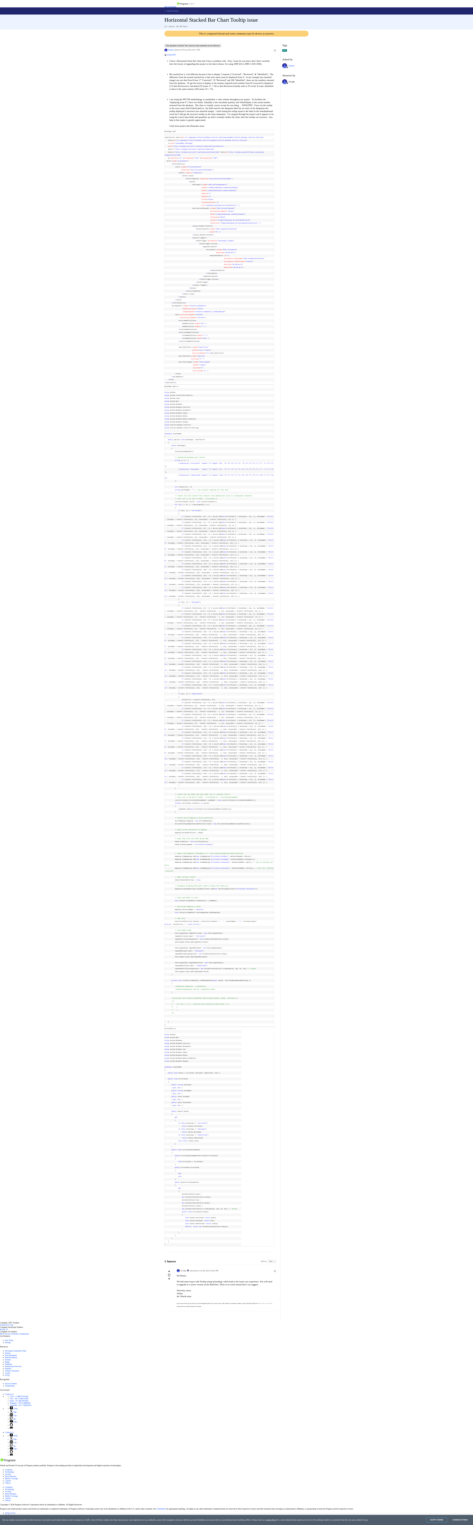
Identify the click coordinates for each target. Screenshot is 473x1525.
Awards (8, 1474)
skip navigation (170, 7)
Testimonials (10, 1386)
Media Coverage (11, 1478)
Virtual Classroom (12, 1371)
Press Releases (10, 1476)
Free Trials (9, 1340)
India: (19, 1401)
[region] (236, 1520)
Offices (8, 1483)
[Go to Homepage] (186, 7)
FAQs (7, 1375)
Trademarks (161, 1509)
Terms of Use (10, 1513)
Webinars (8, 1364)
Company (9, 1470)
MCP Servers (5, 1334)
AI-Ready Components (20, 1334)
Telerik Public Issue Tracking (265, 1303)
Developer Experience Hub (15, 1351)
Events (7, 1373)
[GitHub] (11, 1425)
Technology (9, 1472)
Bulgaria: (20, 1403)
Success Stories (11, 1384)
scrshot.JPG (171, 55)
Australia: (20, 1405)
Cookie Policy (271, 1520)
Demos (7, 1353)
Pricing (7, 1342)
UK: (19, 1399)
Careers (8, 1481)
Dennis (171, 50)
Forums (8, 1360)
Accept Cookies (436, 1520)
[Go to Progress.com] (8, 1461)
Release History (11, 1357)
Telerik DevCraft (6, 1325)
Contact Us (9, 1394)
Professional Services (13, 1366)
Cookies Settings (460, 1520)
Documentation (11, 1355)
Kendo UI (4, 1329)
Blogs (7, 1362)
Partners (8, 1369)
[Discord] (11, 1428)
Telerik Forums (172, 11)
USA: (19, 1396)
